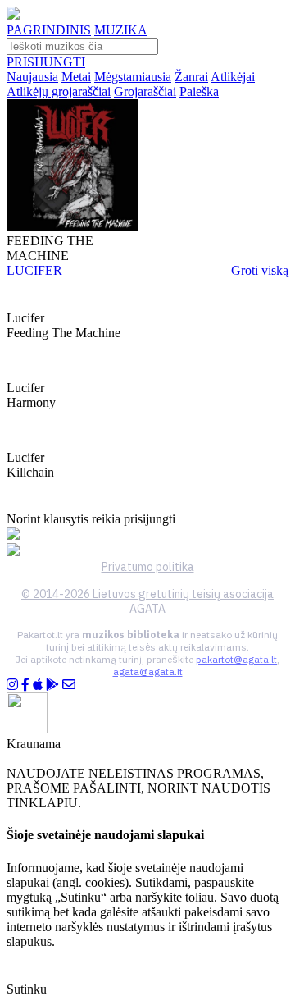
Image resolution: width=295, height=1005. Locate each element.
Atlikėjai (233, 77)
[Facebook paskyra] (25, 685)
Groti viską (259, 270)
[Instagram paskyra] (12, 685)
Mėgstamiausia (132, 77)
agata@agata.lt (148, 671)
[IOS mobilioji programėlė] (38, 685)
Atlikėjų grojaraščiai (59, 91)
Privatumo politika (148, 567)
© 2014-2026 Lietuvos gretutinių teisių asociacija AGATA (147, 601)
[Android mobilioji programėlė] (52, 685)
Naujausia (32, 77)
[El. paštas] (68, 685)
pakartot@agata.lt (236, 659)
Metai (76, 77)
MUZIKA (121, 30)
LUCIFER (34, 270)
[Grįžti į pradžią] (13, 15)
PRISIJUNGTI (46, 62)
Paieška (199, 91)
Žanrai (191, 77)
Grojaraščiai (145, 91)
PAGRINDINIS (49, 30)
